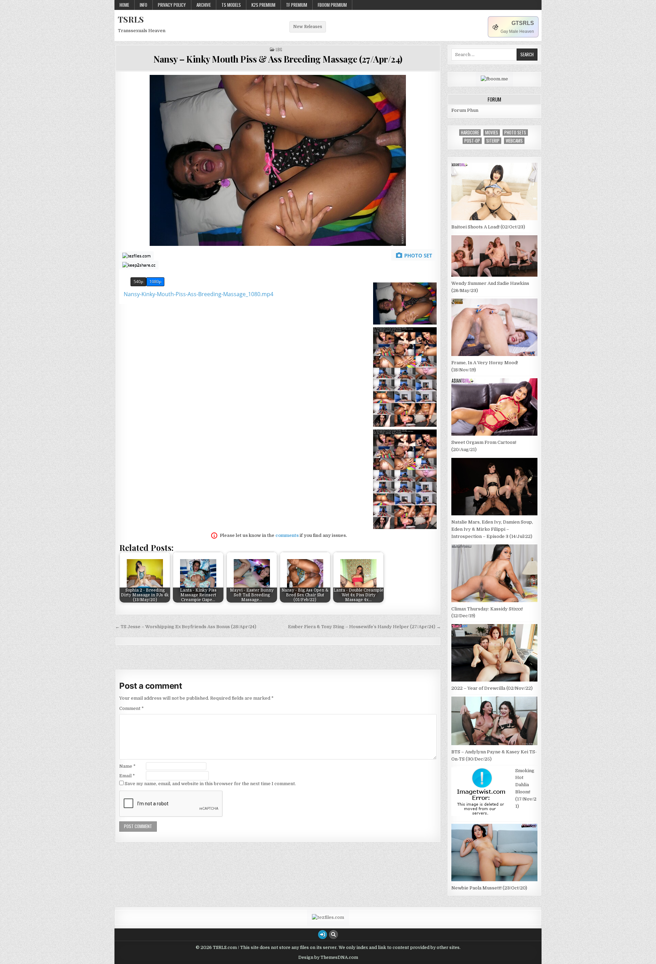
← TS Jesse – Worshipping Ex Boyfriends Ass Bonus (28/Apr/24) (185, 626)
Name (127, 766)
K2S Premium (263, 4)
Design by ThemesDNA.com (328, 957)
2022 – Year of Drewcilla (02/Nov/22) (492, 688)
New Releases (307, 26)
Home (124, 4)
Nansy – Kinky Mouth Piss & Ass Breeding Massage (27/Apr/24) (277, 59)
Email (127, 775)
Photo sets (515, 132)
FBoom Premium (332, 4)
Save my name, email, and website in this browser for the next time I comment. (210, 783)
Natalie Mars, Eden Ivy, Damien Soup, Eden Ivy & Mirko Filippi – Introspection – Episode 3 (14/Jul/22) (492, 529)
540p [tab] (138, 282)
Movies (491, 132)
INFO (143, 4)
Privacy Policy (172, 4)
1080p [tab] (155, 282)
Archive (203, 4)
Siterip (493, 140)
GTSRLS (522, 23)
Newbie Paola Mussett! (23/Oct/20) (489, 887)
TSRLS (131, 19)
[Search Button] (333, 934)
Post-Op (472, 140)
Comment (131, 708)
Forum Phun (464, 110)
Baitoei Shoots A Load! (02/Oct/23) (488, 226)
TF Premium (296, 4)
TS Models (231, 4)
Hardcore (470, 132)
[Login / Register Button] (322, 934)
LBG (279, 50)
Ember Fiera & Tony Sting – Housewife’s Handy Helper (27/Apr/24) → (364, 626)
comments (287, 535)
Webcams (514, 140)
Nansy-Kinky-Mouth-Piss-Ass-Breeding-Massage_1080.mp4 (198, 294)
